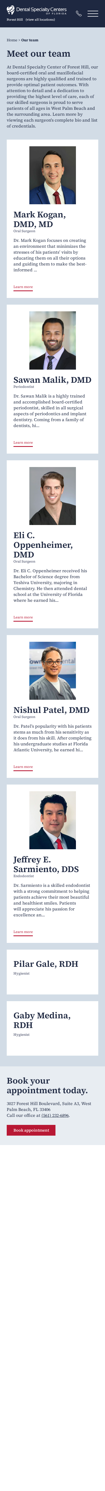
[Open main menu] (93, 13)
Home (12, 40)
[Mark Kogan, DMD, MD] (52, 175)
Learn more (23, 287)
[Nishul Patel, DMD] (52, 671)
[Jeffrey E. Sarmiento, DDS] (52, 820)
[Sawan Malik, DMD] (52, 340)
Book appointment (31, 1130)
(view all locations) (40, 19)
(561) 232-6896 (55, 1115)
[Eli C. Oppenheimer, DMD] (52, 496)
